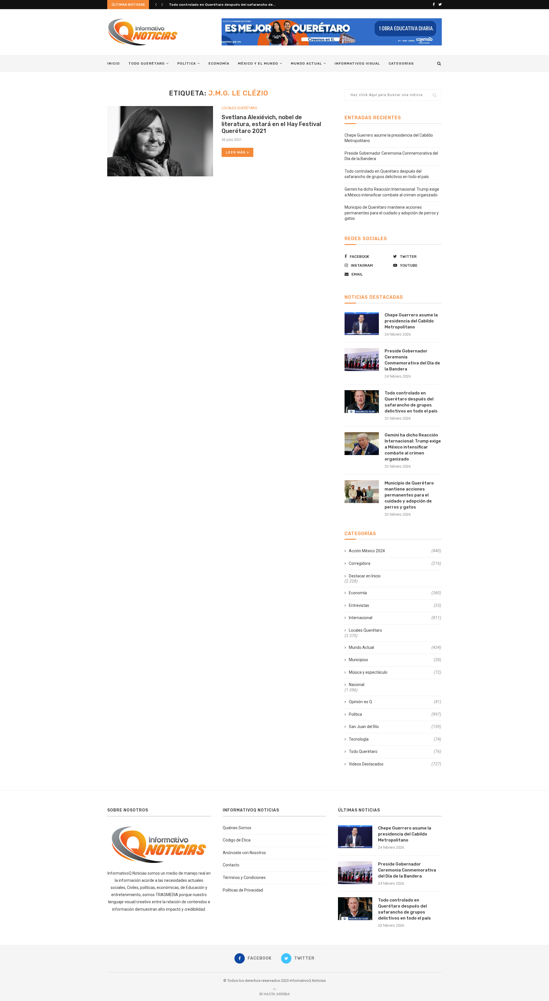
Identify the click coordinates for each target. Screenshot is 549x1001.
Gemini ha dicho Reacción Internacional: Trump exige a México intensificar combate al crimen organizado (413, 447)
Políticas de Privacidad (243, 890)
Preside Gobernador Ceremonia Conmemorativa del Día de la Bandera (412, 360)
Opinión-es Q (395, 701)
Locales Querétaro (239, 108)
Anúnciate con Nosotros (244, 852)
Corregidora (395, 563)
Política (186, 63)
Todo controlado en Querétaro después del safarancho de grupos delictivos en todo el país (411, 402)
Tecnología (395, 739)
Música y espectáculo (395, 672)
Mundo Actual (306, 63)
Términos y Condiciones (244, 877)
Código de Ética (236, 840)
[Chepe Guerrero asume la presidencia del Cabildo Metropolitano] (362, 323)
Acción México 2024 (395, 551)
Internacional (395, 617)
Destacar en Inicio (365, 576)
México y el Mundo (258, 63)
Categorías (401, 63)
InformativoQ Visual (357, 63)
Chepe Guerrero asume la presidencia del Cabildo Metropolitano (411, 321)
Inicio (113, 63)
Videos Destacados (395, 764)
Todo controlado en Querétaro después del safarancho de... (222, 5)
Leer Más (235, 152)
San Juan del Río (395, 726)
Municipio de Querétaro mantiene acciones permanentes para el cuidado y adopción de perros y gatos (392, 213)
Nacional (356, 684)
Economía (218, 63)
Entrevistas (395, 605)
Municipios (395, 659)
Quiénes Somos (237, 827)
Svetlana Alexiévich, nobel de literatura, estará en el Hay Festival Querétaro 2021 (271, 124)
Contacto (231, 865)
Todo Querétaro (146, 63)
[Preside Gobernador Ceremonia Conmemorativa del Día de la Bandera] (362, 359)
